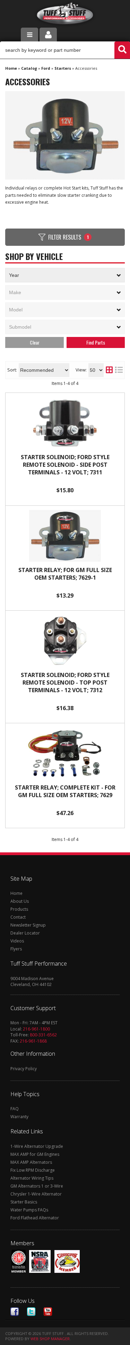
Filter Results (68, 237)
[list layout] (119, 370)
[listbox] (65, 275)
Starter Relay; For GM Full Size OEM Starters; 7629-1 (65, 573)
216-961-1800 (36, 1029)
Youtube (48, 1311)
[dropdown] (29, 34)
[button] (65, 50)
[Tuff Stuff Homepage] (65, 14)
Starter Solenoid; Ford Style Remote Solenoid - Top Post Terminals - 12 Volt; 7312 (65, 682)
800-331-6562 (43, 1035)
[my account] (48, 34)
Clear (35, 342)
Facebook (14, 1311)
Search (96, 342)
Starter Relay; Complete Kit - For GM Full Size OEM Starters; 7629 (65, 791)
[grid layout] (109, 370)
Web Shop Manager (50, 1338)
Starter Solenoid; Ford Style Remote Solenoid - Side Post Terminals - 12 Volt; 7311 (65, 464)
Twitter (31, 1311)
